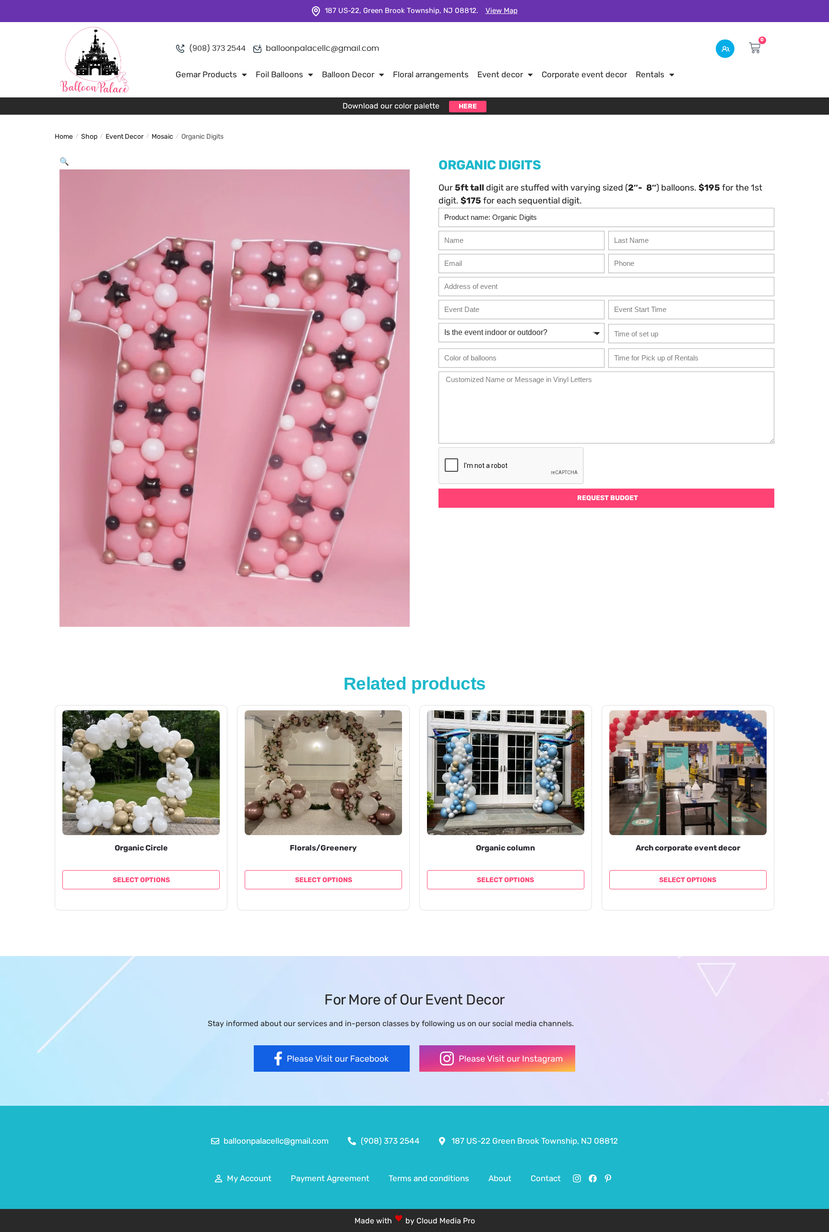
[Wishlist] (205, 725)
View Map (502, 10)
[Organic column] (505, 772)
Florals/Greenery (323, 847)
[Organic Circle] (141, 772)
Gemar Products (206, 74)
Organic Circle (141, 847)
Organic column (505, 847)
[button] (64, 161)
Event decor (500, 74)
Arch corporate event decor (688, 847)
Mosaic (162, 136)
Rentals (650, 74)
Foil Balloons (279, 74)
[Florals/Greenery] (323, 772)
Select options (141, 880)
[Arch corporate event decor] (688, 772)
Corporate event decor (584, 74)
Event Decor (124, 136)
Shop (89, 136)
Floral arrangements (431, 74)
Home (64, 136)
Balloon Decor (348, 74)
